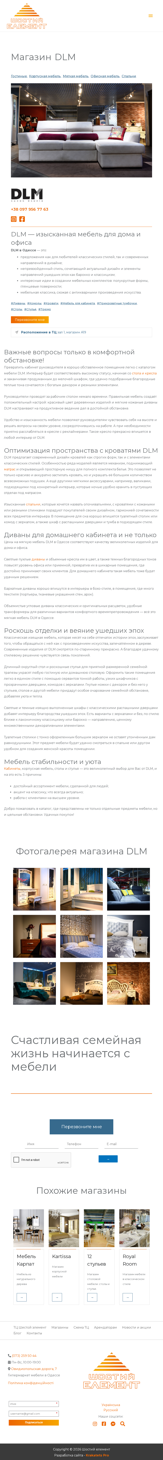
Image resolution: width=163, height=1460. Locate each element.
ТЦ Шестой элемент (30, 1327)
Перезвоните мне (30, 320)
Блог (17, 1333)
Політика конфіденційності (30, 1383)
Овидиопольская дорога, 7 (34, 1369)
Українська (111, 1405)
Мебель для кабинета (79, 303)
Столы (17, 309)
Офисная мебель (105, 76)
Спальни (129, 76)
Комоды (35, 303)
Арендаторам (105, 1327)
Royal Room (130, 1260)
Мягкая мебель (75, 76)
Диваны (19, 303)
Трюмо (46, 309)
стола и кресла (144, 373)
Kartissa (61, 1256)
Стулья (31, 309)
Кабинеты (12, 769)
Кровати (52, 303)
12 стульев (96, 1260)
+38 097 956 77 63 (29, 209)
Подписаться (34, 1422)
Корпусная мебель (45, 76)
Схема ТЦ (81, 1327)
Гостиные (19, 76)
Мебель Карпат (26, 1260)
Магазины (59, 1327)
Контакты (34, 1333)
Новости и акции (136, 1327)
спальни (33, 504)
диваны (38, 559)
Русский (111, 1410)
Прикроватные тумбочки (118, 303)
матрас (10, 469)
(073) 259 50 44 (24, 1356)
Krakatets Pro (97, 1455)
